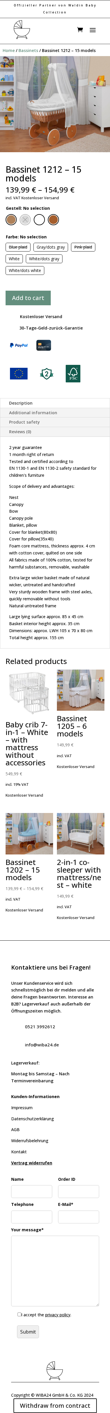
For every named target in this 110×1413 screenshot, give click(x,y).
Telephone (22, 1204)
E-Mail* (65, 1204)
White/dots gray (44, 258)
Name (17, 1179)
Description (21, 403)
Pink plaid (83, 247)
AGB (15, 1129)
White (14, 258)
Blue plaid (18, 247)
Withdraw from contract (55, 1405)
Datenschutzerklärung (32, 1118)
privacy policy (57, 1314)
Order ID (66, 1179)
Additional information (33, 412)
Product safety (24, 422)
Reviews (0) (20, 431)
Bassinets (28, 50)
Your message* (27, 1229)
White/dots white (25, 270)
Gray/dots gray (51, 247)
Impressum (22, 1107)
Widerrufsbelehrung (29, 1140)
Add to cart (28, 298)
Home (9, 50)
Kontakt (19, 1151)
